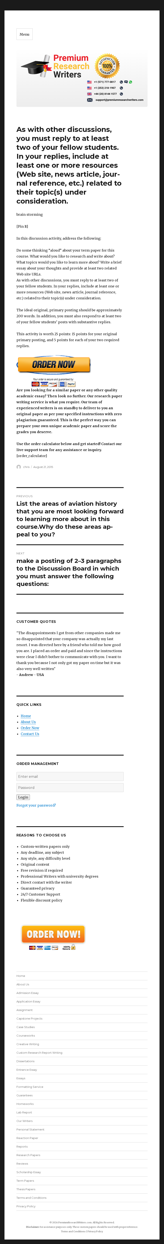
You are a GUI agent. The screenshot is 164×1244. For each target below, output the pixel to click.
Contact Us (30, 734)
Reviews (22, 1163)
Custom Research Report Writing (39, 1052)
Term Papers (25, 1180)
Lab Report (24, 1112)
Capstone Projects (29, 1018)
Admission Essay (27, 993)
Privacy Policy (25, 1206)
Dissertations (25, 1061)
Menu (24, 34)
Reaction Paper (27, 1138)
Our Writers (24, 1121)
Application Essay (28, 1001)
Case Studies (25, 1027)
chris (26, 467)
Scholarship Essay (28, 1172)
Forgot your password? (36, 805)
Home (26, 716)
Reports (22, 1146)
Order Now (30, 728)
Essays (20, 1078)
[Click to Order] (70, 371)
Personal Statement (30, 1129)
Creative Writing (27, 1044)
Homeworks (25, 1104)
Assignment (24, 1010)
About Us (28, 722)
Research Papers (28, 1155)
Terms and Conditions (31, 1197)
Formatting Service (29, 1086)
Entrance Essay (26, 1069)
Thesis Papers (25, 1189)
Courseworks (25, 1035)
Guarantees (24, 1095)
